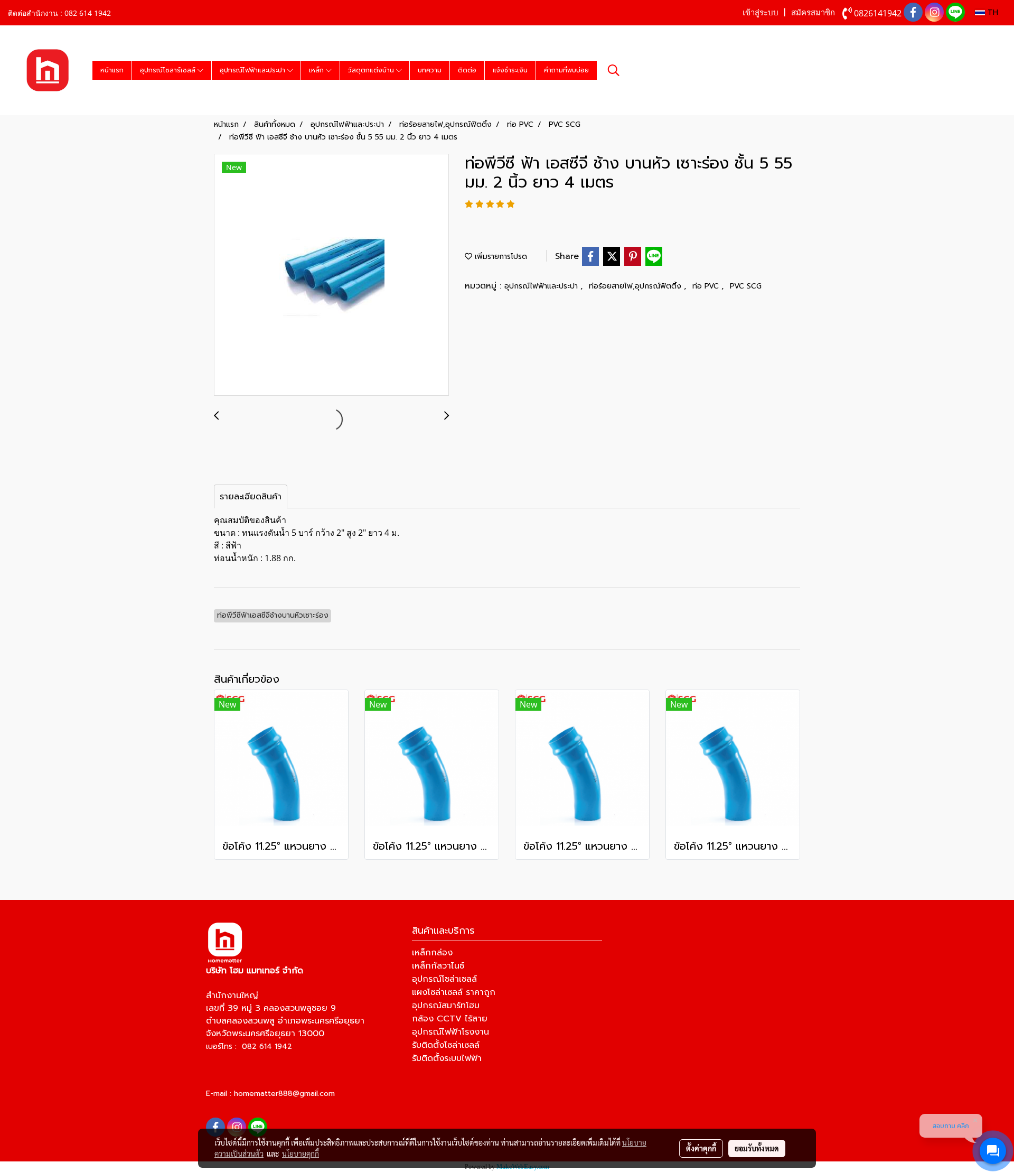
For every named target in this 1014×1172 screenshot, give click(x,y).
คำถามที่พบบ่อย (566, 70)
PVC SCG (746, 286)
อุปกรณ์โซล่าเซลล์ (444, 979)
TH (991, 12)
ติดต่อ (467, 70)
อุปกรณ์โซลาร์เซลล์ (169, 70)
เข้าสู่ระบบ (760, 12)
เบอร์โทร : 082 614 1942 (249, 1046)
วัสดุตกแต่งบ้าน (372, 70)
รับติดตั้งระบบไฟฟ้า (447, 1058)
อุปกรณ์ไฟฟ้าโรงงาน (450, 1032)
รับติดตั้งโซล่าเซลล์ (446, 1045)
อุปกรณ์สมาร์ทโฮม (446, 1005)
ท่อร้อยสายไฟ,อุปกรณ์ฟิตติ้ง (636, 286)
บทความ (430, 70)
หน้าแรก (112, 70)
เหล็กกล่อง (432, 952)
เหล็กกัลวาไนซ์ (438, 966)
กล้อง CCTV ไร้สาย (449, 1018)
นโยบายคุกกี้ (300, 1153)
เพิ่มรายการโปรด (499, 256)
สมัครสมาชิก (813, 12)
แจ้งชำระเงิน (510, 70)
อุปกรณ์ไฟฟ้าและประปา (253, 70)
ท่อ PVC (706, 286)
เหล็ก (317, 70)
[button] (613, 70)
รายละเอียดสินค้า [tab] (250, 496)
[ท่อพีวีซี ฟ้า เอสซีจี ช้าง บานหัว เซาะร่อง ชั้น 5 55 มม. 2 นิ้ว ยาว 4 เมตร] (331, 275)
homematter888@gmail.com (284, 1093)
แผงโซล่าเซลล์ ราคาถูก (453, 992)
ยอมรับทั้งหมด (757, 1148)
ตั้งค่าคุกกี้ (701, 1148)
